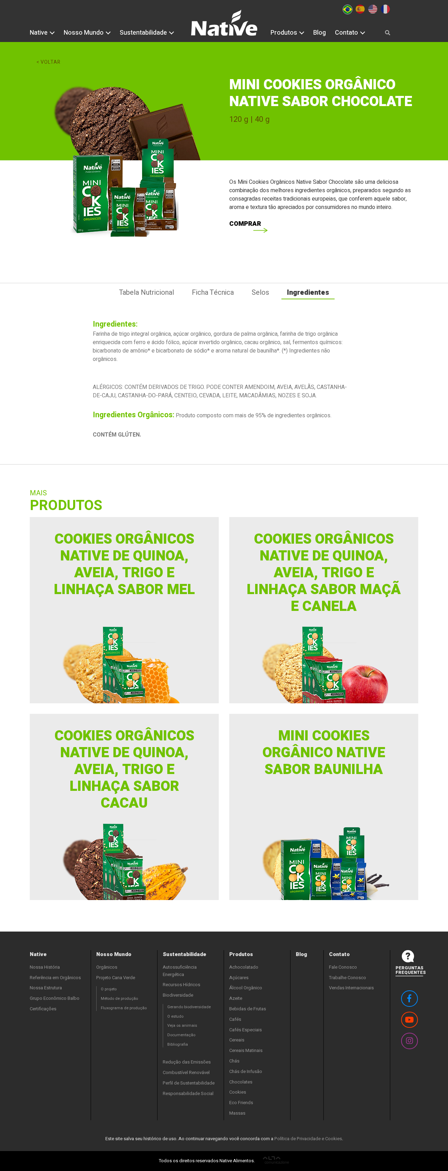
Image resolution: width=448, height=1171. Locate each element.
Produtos (285, 32)
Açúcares (238, 977)
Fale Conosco (343, 967)
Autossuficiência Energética (180, 971)
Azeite (235, 998)
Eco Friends (241, 1102)
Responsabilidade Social (188, 1093)
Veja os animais (182, 1026)
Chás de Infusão (245, 1071)
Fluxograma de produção (124, 1008)
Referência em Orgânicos (55, 977)
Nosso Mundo (84, 32)
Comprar (245, 224)
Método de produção (119, 999)
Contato (347, 32)
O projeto (109, 989)
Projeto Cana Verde (115, 977)
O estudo (175, 1016)
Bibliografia (177, 1044)
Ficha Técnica (213, 292)
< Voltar (48, 62)
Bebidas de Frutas (247, 1008)
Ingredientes (308, 292)
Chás (234, 1061)
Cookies (237, 1092)
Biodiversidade (178, 995)
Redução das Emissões (187, 1062)
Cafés (235, 1019)
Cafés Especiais (245, 1029)
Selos (260, 292)
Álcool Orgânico (245, 987)
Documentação (181, 1035)
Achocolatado (243, 967)
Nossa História (45, 967)
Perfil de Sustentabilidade (189, 1083)
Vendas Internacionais (351, 987)
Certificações (43, 1008)
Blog (319, 32)
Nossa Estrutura (46, 987)
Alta (276, 1161)
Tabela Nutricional (146, 292)
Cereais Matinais (245, 1050)
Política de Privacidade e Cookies (308, 1138)
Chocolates (240, 1082)
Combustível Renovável (186, 1072)
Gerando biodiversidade (189, 1007)
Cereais (236, 1040)
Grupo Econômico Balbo (54, 998)
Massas (237, 1113)
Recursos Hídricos (181, 984)
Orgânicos (106, 967)
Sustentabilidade (144, 32)
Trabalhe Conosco (347, 977)
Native (39, 32)
